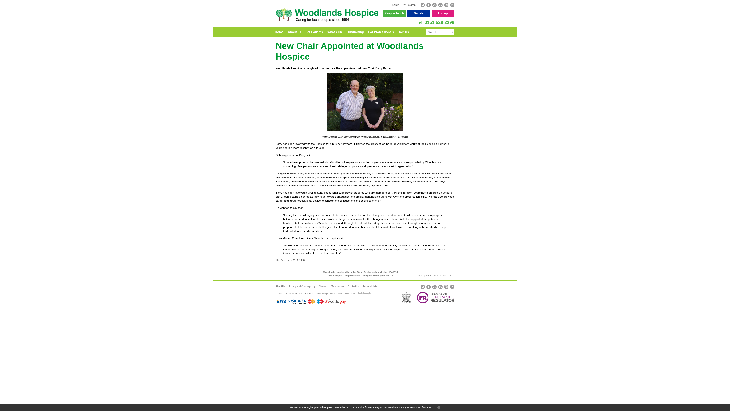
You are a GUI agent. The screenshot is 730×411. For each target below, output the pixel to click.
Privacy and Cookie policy (302, 286)
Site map (323, 286)
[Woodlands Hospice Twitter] (423, 5)
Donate (418, 13)
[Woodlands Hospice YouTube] (434, 5)
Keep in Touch (394, 13)
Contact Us (353, 286)
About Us (280, 286)
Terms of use (337, 286)
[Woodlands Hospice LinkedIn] (440, 5)
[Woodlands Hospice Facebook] (429, 5)
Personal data (370, 286)
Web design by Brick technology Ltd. (333, 294)
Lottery (443, 13)
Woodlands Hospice (302, 293)
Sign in (395, 5)
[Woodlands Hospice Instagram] (446, 5)
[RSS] (451, 5)
